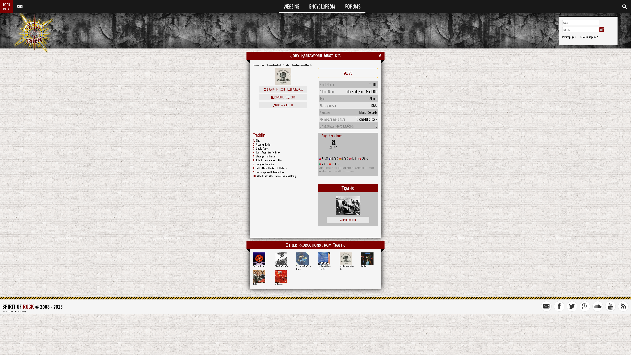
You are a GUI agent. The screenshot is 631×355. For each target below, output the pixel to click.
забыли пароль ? (589, 37)
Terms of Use (7, 311)
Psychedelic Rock (274, 65)
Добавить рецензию (284, 97)
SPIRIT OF (18, 306)
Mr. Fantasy (279, 284)
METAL (6, 9)
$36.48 (365, 159)
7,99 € (324, 164)
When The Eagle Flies (282, 266)
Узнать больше (348, 220)
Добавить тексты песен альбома (284, 89)
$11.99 (333, 147)
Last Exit (364, 266)
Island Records (368, 112)
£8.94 (355, 159)
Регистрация (569, 37)
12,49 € (335, 164)
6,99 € (335, 159)
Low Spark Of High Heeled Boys (324, 267)
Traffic (286, 65)
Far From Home (258, 266)
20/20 (347, 73)
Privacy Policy (20, 311)
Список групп (258, 65)
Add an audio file (284, 105)
